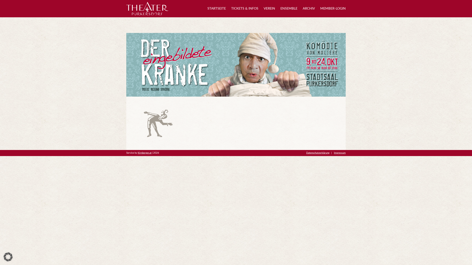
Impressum (340, 153)
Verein (269, 8)
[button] (8, 257)
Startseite (216, 8)
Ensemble (288, 8)
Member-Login (333, 8)
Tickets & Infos (244, 8)
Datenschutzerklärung (317, 153)
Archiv (309, 8)
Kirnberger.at (145, 153)
